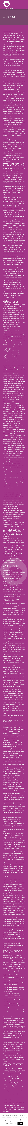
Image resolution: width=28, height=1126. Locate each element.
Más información (11, 1123)
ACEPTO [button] (20, 1123)
